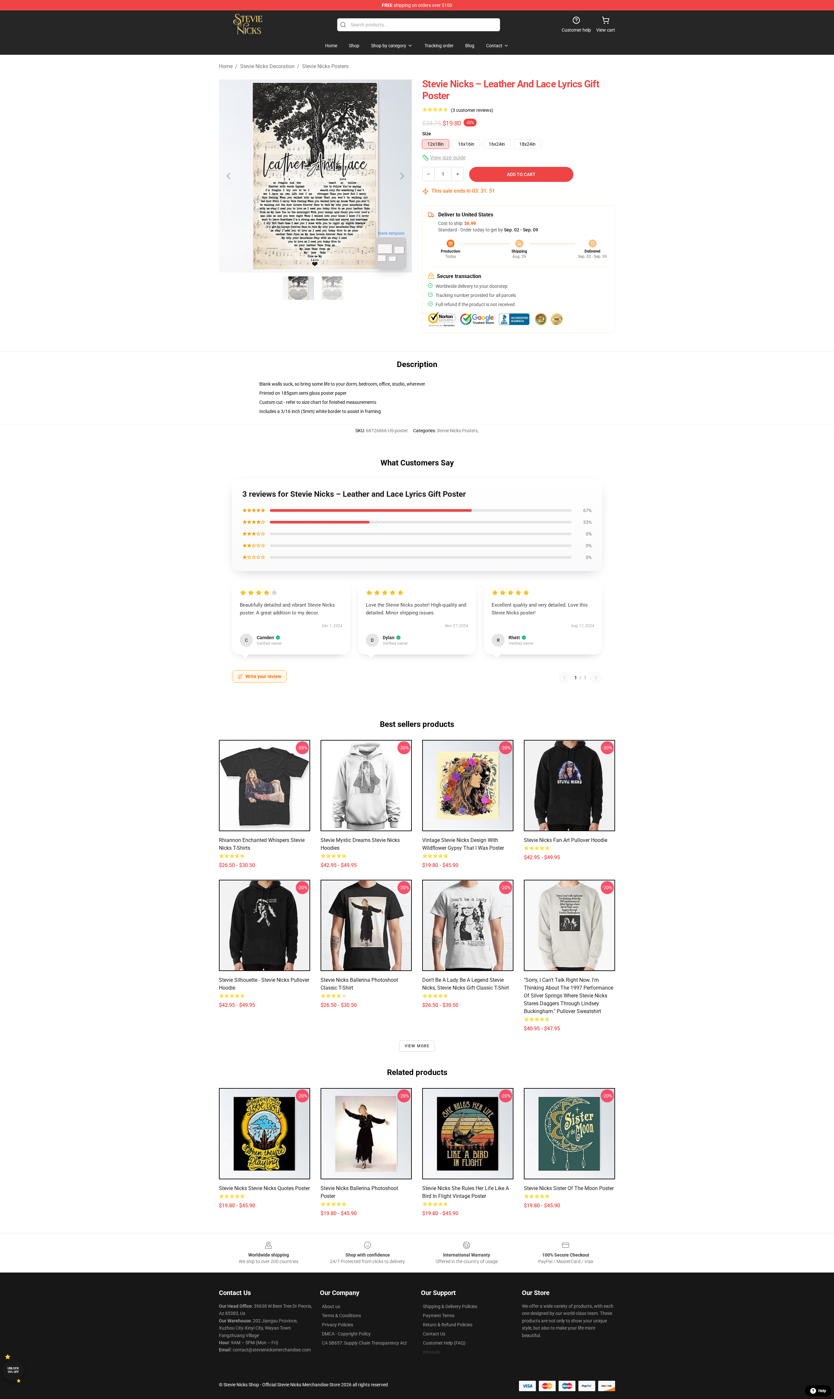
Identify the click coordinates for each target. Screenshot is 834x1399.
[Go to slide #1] (298, 288)
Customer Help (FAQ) (444, 1343)
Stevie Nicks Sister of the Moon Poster (569, 1188)
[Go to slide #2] (332, 288)
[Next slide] (402, 176)
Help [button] (822, 1391)
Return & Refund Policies (447, 1324)
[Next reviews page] (596, 678)
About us (331, 1306)
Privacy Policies (337, 1324)
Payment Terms (438, 1315)
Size (426, 133)
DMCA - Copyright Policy (346, 1333)
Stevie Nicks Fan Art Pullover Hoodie (565, 840)
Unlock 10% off (13, 1370)
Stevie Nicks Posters (325, 66)
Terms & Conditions (341, 1315)
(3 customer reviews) (472, 110)
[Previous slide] (229, 176)
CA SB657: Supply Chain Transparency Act (364, 1343)
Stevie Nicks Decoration (267, 66)
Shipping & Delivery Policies (450, 1306)
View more (417, 1046)
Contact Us (434, 1333)
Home (226, 66)
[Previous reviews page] (564, 678)
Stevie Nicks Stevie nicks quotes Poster (264, 1188)
